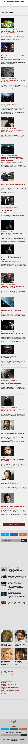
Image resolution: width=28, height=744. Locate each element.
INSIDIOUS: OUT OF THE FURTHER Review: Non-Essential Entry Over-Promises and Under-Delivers (17, 596)
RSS (23, 729)
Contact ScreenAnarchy (19, 738)
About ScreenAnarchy (7, 738)
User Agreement (14, 739)
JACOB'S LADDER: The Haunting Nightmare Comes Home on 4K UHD (17, 604)
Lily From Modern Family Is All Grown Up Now (20, 644)
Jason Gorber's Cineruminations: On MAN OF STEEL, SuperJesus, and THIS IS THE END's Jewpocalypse (13, 158)
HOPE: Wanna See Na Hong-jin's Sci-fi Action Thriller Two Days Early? (17, 578)
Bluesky (6, 729)
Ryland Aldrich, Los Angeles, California (10, 690)
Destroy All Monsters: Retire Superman (12, 106)
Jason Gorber (14, 155)
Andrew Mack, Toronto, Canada (8, 674)
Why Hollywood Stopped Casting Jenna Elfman (6, 663)
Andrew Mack (15, 29)
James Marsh (13, 78)
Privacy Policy (6, 739)
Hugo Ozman (13, 356)
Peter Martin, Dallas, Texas (7, 671)
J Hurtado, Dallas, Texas (6, 681)
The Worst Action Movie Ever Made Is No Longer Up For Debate (6, 645)
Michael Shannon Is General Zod (10, 483)
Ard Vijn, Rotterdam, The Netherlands (9, 677)
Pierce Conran (14, 231)
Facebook (14, 729)
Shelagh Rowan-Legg (6, 693)
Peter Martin (14, 182)
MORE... (3, 696)
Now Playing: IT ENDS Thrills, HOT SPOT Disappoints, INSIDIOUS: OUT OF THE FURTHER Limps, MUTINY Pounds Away (17, 586)
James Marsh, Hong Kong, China (8, 684)
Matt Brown (14, 104)
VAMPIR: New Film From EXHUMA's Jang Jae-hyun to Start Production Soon (16, 570)
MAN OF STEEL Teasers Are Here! (10, 358)
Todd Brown (15, 331)
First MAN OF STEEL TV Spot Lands (11, 310)
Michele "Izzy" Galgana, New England (9, 687)
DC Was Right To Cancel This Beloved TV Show (20, 663)
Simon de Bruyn (14, 207)
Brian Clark (14, 128)
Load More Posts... (14, 524)
